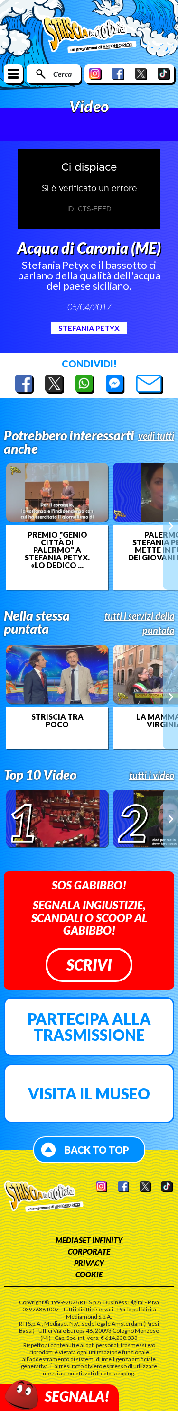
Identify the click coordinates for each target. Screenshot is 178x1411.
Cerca (62, 73)
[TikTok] (164, 73)
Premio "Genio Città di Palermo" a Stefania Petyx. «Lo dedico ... (57, 550)
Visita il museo (89, 1093)
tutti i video (151, 775)
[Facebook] (118, 73)
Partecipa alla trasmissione (89, 1026)
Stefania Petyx (89, 327)
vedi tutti (156, 435)
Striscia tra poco (57, 720)
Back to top (97, 1149)
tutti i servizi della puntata (139, 623)
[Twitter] (141, 73)
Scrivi (89, 964)
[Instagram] (95, 73)
